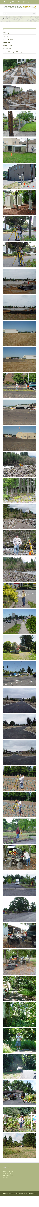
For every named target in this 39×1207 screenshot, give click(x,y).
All (3, 30)
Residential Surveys (7, 45)
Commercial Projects (8, 39)
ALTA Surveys (6, 33)
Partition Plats (6, 42)
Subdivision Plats (7, 49)
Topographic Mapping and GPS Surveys (12, 52)
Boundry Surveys (7, 36)
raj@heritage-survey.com (28, 2)
